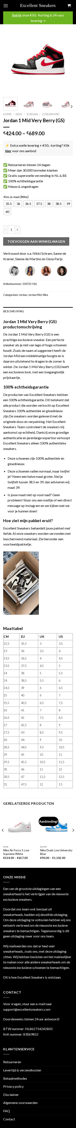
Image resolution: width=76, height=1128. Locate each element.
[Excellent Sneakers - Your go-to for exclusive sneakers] (40, 5)
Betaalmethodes (15, 1078)
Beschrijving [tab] (13, 311)
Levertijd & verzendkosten (22, 1070)
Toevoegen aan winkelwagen (36, 241)
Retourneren (12, 1062)
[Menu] (5, 5)
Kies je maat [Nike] (16, 197)
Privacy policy (13, 1086)
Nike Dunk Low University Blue (56, 852)
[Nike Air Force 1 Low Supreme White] (19, 826)
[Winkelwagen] (69, 5)
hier (8, 151)
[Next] (66, 59)
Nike (19, 114)
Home (7, 114)
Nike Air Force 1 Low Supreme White (16, 852)
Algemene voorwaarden (20, 1103)
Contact (9, 1119)
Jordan (32, 114)
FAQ (6, 1111)
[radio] (8, 203)
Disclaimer (11, 1095)
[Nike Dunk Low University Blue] (56, 826)
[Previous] (10, 59)
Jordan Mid (51, 114)
